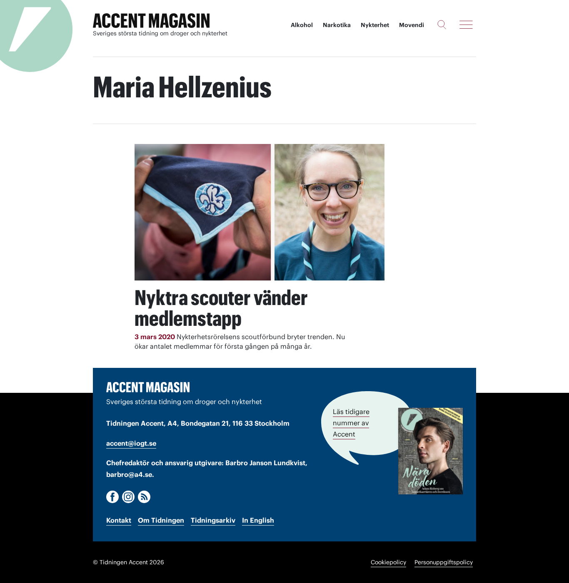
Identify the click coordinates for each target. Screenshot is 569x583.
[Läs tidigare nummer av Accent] (430, 451)
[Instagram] (128, 497)
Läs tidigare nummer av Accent (351, 422)
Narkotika (337, 25)
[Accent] (148, 387)
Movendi (411, 25)
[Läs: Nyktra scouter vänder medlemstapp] (259, 212)
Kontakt (118, 520)
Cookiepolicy (388, 562)
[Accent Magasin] (151, 20)
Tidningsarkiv (213, 520)
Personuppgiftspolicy (443, 562)
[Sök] (441, 24)
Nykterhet (375, 25)
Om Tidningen (161, 520)
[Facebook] (112, 497)
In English (258, 520)
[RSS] (144, 497)
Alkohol (302, 25)
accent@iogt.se (131, 443)
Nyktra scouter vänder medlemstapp (221, 308)
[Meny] (466, 24)
